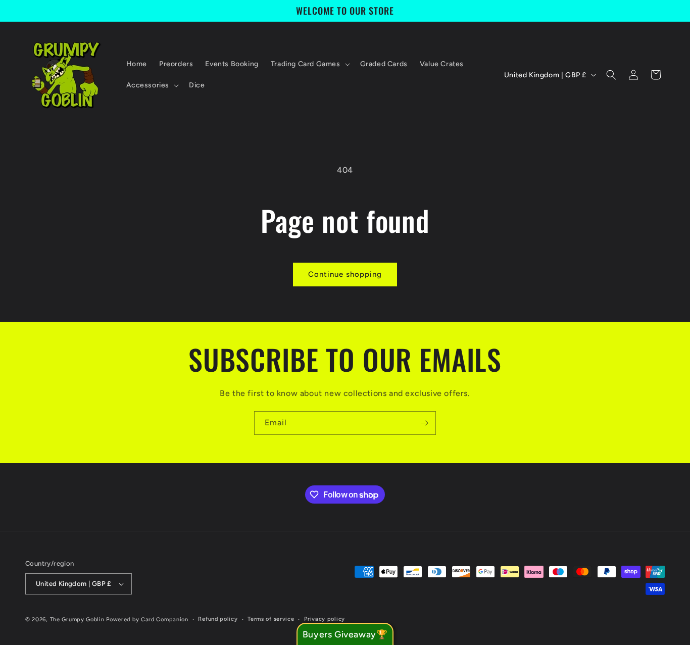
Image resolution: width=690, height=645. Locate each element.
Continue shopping (345, 274)
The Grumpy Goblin (77, 619)
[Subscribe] (424, 423)
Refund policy (217, 619)
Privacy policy (324, 619)
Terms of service (271, 619)
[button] (309, 64)
